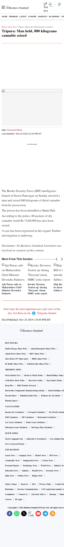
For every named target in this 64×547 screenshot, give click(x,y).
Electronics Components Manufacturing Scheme (25, 390)
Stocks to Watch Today (33, 375)
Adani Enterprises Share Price (43, 348)
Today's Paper (11, 484)
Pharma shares (11, 401)
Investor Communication (27, 489)
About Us (24, 484)
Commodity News (12, 460)
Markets (42, 17)
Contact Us (23, 494)
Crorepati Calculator (36, 412)
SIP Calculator (28, 417)
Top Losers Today (35, 380)
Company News (25, 455)
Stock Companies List (14, 439)
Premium (13, 17)
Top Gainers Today (54, 380)
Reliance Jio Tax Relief (50, 395)
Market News (40, 455)
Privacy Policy (45, 484)
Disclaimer (9, 489)
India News (12, 27)
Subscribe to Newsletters (36, 439)
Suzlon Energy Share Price (16, 348)
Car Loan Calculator (14, 422)
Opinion (25, 470)
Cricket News (47, 460)
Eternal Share (11, 395)
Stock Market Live (12, 375)
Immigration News (30, 460)
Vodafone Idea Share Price (38, 364)
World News (46, 465)
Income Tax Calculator (14, 412)
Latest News (10, 455)
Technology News (30, 465)
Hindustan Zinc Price (29, 395)
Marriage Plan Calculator (42, 427)
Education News (11, 470)
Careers (8, 499)
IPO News (53, 455)
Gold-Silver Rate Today (15, 380)
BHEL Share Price (39, 359)
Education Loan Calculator (16, 427)
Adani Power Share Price (15, 354)
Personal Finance (12, 465)
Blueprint (54, 17)
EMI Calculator (11, 417)
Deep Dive (9, 385)
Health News (37, 470)
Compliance (10, 494)
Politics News (23, 476)
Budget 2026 (37, 476)
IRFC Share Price (37, 354)
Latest (23, 17)
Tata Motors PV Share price (16, 359)
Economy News (52, 470)
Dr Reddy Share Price (14, 364)
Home (4, 17)
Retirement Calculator (47, 417)
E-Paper (32, 17)
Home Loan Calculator (35, 422)
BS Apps (18, 499)
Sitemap (52, 494)
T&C (34, 484)
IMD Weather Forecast (26, 385)
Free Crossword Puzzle (14, 444)
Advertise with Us (38, 494)
